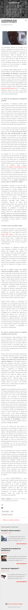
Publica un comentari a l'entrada (11, 520)
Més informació (22, 544)
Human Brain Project (7, 234)
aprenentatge (5, 511)
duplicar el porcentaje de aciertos (18, 167)
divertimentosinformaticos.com (9, 88)
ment (12, 511)
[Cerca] (26, 3)
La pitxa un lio (14, 3)
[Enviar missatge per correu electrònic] (2, 508)
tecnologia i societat (7, 514)
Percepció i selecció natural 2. (11, 530)
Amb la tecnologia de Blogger (15, 604)
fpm (19, 607)
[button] (26, 21)
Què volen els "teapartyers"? (10, 568)
